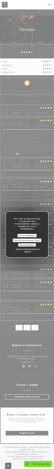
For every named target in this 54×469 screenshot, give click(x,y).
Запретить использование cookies (27, 240)
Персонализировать (27, 245)
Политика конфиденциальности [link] (28, 249)
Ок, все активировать (27, 235)
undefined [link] (27, 251)
